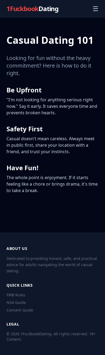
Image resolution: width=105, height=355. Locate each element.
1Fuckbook (32, 8)
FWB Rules (15, 294)
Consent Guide (19, 310)
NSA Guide (16, 302)
